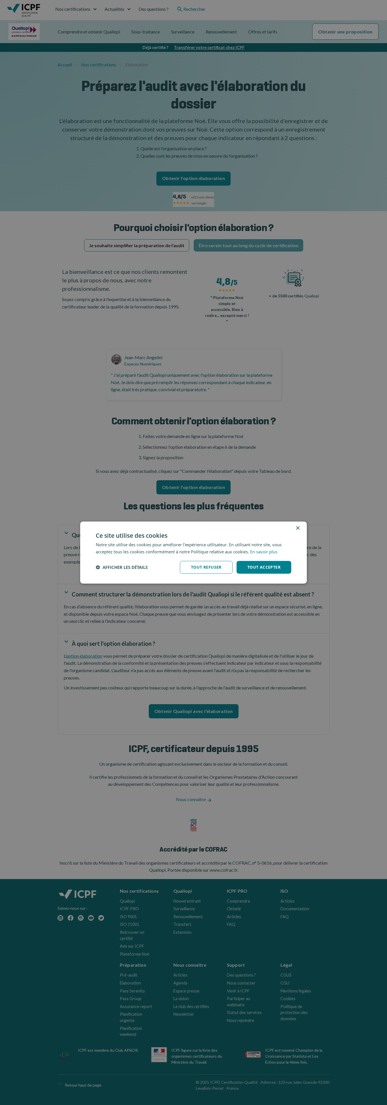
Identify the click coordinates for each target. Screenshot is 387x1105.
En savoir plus (263, 551)
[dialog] (193, 553)
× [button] (297, 528)
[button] (122, 567)
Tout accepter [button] (263, 567)
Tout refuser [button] (206, 567)
